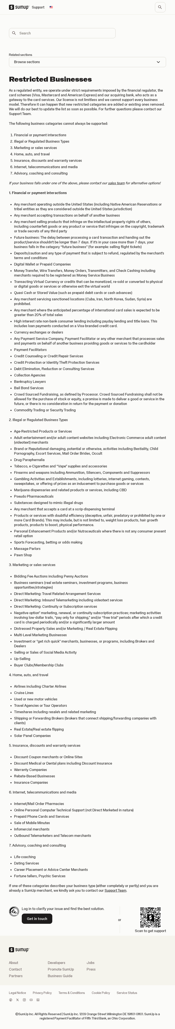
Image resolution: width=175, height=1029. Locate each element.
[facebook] (10, 1000)
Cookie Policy (101, 993)
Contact (15, 969)
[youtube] (31, 1000)
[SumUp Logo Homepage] (20, 7)
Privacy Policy (42, 993)
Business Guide (60, 976)
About (13, 963)
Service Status (127, 993)
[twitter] (17, 1000)
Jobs (91, 963)
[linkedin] (38, 1000)
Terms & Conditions (71, 993)
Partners (16, 976)
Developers (56, 963)
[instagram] (24, 1000)
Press (91, 969)
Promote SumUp (61, 969)
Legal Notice (17, 993)
